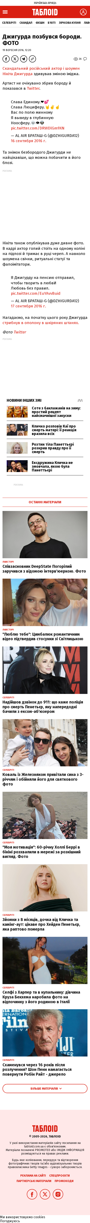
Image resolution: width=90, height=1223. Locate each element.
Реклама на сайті (33, 1175)
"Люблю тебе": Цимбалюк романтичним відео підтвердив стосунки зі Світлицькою (43, 636)
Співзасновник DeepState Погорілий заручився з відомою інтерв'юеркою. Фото (44, 569)
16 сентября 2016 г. (28, 140)
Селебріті (9, 23)
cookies (39, 1217)
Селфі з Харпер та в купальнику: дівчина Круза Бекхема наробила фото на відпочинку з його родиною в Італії (41, 997)
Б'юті (51, 23)
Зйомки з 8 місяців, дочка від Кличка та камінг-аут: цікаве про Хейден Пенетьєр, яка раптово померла (41, 924)
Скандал (25, 23)
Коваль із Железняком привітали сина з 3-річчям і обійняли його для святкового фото (43, 779)
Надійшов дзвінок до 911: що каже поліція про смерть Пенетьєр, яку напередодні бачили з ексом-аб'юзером (43, 707)
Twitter (33, 88)
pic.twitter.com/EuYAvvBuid (35, 293)
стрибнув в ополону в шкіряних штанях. (41, 322)
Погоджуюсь (10, 1221)
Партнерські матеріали (34, 1181)
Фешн (40, 23)
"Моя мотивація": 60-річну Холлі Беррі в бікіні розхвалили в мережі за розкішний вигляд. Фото (42, 852)
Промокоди (64, 1181)
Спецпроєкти (59, 1175)
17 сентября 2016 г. (28, 306)
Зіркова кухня (70, 23)
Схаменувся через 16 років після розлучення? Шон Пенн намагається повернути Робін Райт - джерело (37, 1070)
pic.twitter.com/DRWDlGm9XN (37, 128)
